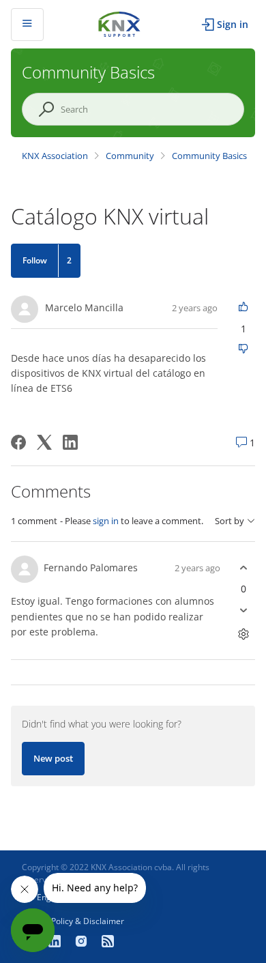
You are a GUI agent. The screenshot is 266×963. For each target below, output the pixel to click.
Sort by (229, 521)
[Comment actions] (243, 634)
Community (130, 155)
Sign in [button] (232, 24)
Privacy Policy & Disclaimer (73, 921)
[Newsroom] (108, 942)
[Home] (119, 22)
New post (53, 758)
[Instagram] (83, 942)
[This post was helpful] (243, 307)
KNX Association (55, 155)
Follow (35, 260)
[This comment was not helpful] (243, 610)
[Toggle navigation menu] (27, 24)
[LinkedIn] (70, 442)
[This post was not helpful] (243, 350)
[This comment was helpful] (243, 567)
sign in (106, 521)
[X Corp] (44, 442)
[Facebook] (18, 442)
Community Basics (209, 155)
